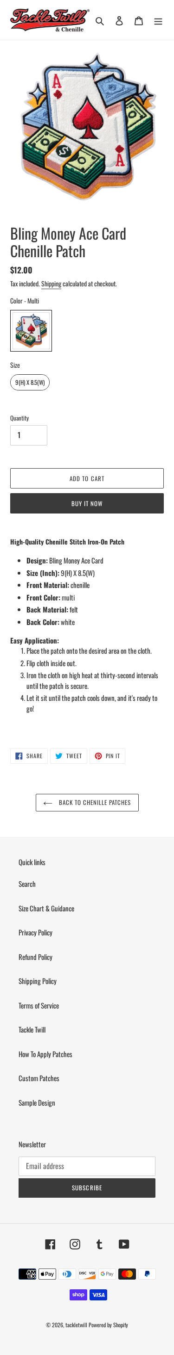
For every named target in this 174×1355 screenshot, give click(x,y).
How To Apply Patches (45, 1054)
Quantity (19, 418)
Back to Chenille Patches (94, 802)
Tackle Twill (32, 1029)
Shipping (51, 283)
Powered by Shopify (108, 1325)
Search (27, 884)
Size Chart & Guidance (46, 908)
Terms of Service (39, 1005)
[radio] (31, 331)
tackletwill (76, 1325)
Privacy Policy (35, 932)
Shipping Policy (38, 981)
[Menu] (158, 20)
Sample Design (37, 1102)
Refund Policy (35, 957)
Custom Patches (39, 1078)
